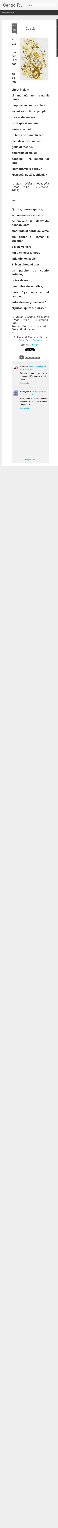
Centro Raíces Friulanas (30, 340)
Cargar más (30, 459)
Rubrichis (35, 344)
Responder (24, 383)
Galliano (24, 366)
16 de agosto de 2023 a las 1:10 (33, 393)
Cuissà (30, 28)
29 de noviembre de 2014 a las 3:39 (33, 368)
